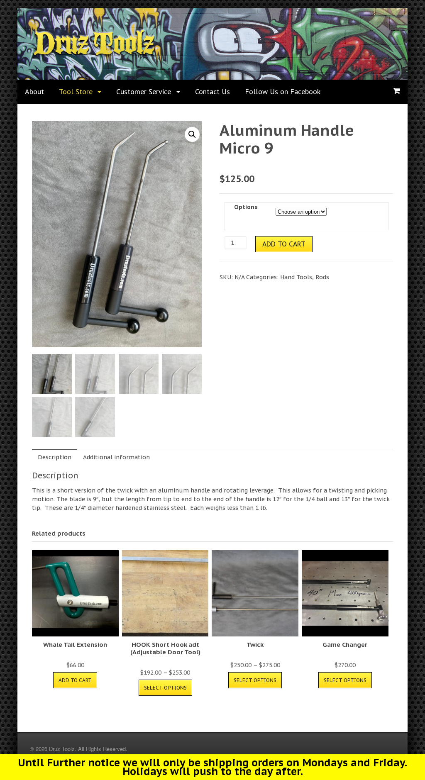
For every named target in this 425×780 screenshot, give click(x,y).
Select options (165, 688)
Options (246, 207)
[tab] (54, 457)
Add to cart (283, 244)
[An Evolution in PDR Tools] (94, 54)
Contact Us (212, 91)
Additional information (116, 457)
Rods (322, 277)
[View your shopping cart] (396, 91)
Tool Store (76, 91)
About (34, 91)
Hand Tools (296, 277)
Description (54, 457)
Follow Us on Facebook (282, 91)
